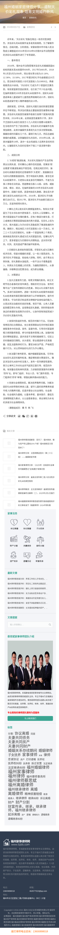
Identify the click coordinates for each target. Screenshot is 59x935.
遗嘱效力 (35, 815)
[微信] (23, 416)
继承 (45, 794)
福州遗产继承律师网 (30, 916)
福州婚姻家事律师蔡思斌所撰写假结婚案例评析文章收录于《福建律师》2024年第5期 (36, 503)
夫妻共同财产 (19, 746)
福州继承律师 (18, 789)
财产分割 (22, 802)
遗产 (23, 815)
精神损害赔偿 (33, 794)
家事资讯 (32, 18)
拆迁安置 (36, 763)
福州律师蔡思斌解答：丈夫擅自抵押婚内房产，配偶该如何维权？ (28, 608)
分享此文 (11, 416)
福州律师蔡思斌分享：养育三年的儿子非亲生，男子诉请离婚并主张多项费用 (28, 579)
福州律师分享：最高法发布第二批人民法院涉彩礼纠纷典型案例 (36, 479)
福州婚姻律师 (38, 767)
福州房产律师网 (9, 919)
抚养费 (26, 763)
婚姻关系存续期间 (22, 750)
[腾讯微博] (27, 416)
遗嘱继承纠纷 (15, 818)
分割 (10, 733)
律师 (47, 755)
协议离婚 (22, 733)
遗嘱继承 (45, 814)
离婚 (34, 789)
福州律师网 (36, 922)
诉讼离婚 (45, 798)
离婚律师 (15, 793)
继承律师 (21, 798)
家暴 (40, 755)
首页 (24, 18)
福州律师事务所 (36, 776)
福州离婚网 (17, 916)
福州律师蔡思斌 (22, 780)
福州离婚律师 (20, 785)
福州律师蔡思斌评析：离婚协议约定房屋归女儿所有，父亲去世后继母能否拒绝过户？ (28, 598)
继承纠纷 (33, 798)
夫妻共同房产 (19, 742)
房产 (22, 759)
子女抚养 (14, 755)
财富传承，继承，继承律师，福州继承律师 (27, 808)
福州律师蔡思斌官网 (47, 916)
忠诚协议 (13, 759)
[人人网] (36, 416)
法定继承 (47, 763)
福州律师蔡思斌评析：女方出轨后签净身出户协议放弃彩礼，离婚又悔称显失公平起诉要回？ (28, 593)
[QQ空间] (32, 416)
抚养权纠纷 (15, 763)
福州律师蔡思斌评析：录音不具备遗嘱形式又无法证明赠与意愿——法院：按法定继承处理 (28, 603)
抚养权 (41, 759)
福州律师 (16, 776)
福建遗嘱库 (16, 925)
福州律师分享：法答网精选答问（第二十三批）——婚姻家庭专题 (35, 455)
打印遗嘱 (31, 759)
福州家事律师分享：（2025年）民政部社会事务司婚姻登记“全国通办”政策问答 (36, 467)
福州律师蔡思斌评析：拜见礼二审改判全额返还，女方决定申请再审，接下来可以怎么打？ (28, 584)
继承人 (11, 798)
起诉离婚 (14, 814)
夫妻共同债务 (19, 738)
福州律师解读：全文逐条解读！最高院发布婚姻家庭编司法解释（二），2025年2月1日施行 (36, 491)
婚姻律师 (45, 750)
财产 (11, 802)
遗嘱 (28, 815)
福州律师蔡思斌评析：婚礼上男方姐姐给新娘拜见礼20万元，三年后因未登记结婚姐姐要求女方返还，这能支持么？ (28, 589)
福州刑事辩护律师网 (25, 919)
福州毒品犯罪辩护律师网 (21, 922)
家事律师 (29, 755)
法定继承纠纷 (16, 767)
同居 (33, 734)
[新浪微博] (19, 416)
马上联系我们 (30, 718)
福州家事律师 (21, 771)
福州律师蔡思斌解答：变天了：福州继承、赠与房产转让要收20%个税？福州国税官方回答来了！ (36, 444)
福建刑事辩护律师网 (41, 919)
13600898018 (9, 891)
